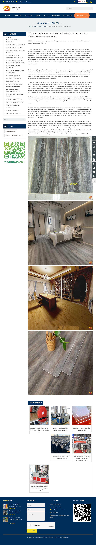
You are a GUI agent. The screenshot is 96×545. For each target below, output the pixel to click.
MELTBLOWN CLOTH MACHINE (13, 106)
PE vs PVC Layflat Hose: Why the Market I (15, 519)
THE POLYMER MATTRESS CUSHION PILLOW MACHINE (15, 62)
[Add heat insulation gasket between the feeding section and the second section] (39, 474)
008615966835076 (56, 504)
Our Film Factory (10, 131)
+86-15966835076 (9, 2)
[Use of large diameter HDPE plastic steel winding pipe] (60, 444)
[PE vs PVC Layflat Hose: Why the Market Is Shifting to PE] (5, 521)
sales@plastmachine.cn (24, 2)
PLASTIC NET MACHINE (14, 99)
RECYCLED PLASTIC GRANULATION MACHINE (15, 57)
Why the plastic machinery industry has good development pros (82, 458)
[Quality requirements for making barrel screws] (60, 415)
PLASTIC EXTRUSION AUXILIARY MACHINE (13, 77)
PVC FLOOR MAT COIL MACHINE (13, 67)
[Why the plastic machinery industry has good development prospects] (81, 444)
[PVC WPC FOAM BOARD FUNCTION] (5, 508)
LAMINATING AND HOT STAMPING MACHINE (14, 85)
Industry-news (48, 22)
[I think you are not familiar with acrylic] (81, 415)
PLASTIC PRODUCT (12, 110)
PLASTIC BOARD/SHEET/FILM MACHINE (13, 39)
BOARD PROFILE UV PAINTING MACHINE (13, 90)
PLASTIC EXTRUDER (12, 81)
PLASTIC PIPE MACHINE (14, 47)
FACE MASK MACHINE (13, 113)
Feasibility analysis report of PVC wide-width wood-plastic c (39, 430)
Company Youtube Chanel (13, 135)
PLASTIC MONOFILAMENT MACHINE (15, 95)
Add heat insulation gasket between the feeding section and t (39, 489)
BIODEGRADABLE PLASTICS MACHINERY (15, 72)
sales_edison (54, 512)
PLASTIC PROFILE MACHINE (15, 44)
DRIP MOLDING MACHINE (15, 102)
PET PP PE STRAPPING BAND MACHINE (15, 52)
